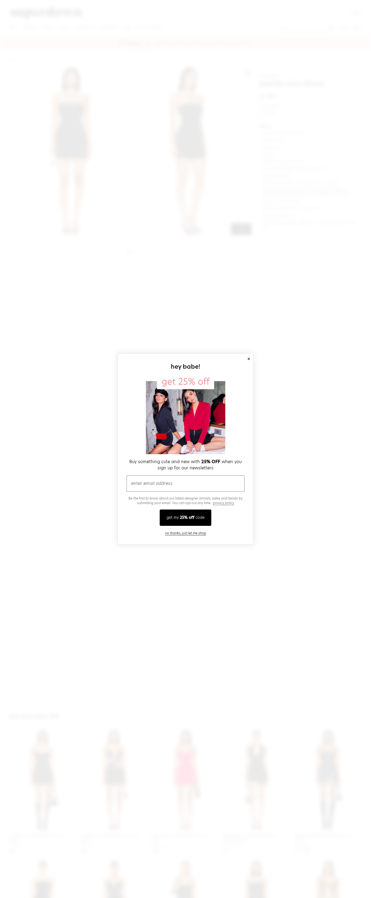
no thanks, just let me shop (185, 533)
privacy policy (223, 503)
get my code (185, 517)
